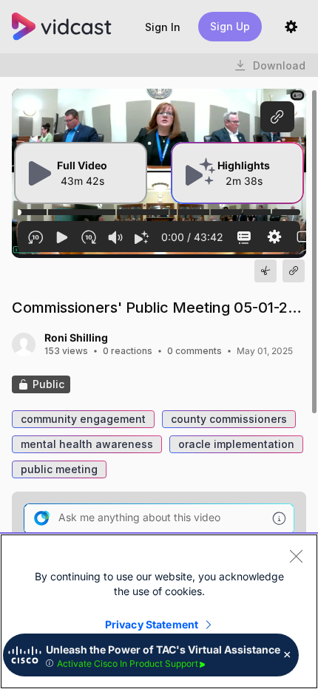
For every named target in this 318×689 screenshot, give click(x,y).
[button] (162, 27)
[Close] (295, 556)
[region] (159, 611)
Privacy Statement (151, 624)
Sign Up (230, 26)
